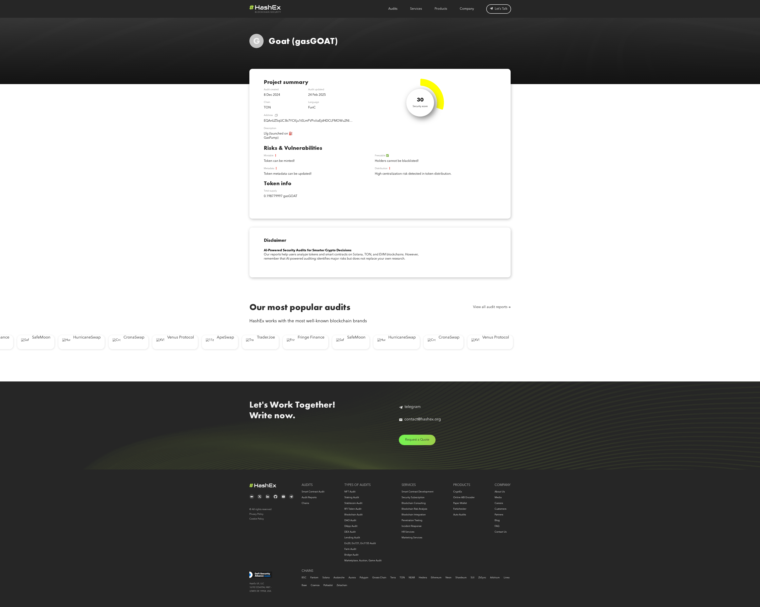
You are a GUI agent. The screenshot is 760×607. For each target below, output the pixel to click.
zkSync (482, 578)
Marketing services (412, 538)
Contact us (500, 532)
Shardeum (461, 578)
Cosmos (315, 585)
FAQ (497, 526)
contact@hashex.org (422, 419)
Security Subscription (413, 497)
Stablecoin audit (353, 503)
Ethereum (436, 578)
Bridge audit (351, 555)
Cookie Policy (256, 519)
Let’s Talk (501, 8)
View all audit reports (490, 307)
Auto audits (459, 515)
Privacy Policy (256, 514)
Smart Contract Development (417, 492)
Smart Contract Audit (313, 492)
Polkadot (328, 585)
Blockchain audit (353, 515)
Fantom (314, 578)
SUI (472, 578)
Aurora (352, 578)
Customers (500, 509)
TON (402, 578)
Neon (448, 578)
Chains (305, 503)
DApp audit (350, 526)
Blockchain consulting (414, 503)
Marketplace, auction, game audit (363, 561)
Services (416, 8)
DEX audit (350, 532)
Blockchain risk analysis (414, 509)
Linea (506, 578)
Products (441, 8)
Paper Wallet (460, 503)
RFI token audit (352, 509)
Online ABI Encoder (464, 497)
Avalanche (339, 578)
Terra (393, 578)
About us (500, 492)
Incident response (412, 526)
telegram (413, 407)
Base (304, 585)
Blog (497, 520)
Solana (326, 578)
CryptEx (457, 492)
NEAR (412, 578)
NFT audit (349, 492)
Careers (499, 503)
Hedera (423, 578)
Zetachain (342, 585)
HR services (408, 532)
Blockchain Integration (414, 515)
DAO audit (350, 520)
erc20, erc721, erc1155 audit (360, 543)
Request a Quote (417, 439)
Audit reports (309, 497)
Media (498, 497)
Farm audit (350, 549)
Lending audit (352, 538)
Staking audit (351, 497)
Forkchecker (459, 509)
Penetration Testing (412, 520)
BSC (304, 578)
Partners (499, 515)
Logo (265, 9)
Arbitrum (495, 578)
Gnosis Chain (379, 578)
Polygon (364, 578)
